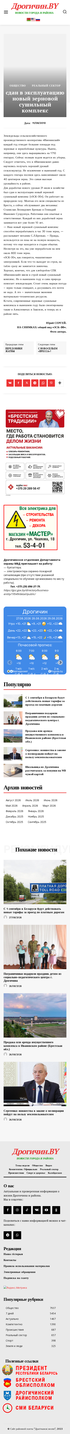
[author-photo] (6, 917)
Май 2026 (12, 805)
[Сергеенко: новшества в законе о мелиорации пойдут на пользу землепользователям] (13, 753)
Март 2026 (49, 805)
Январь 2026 (36, 811)
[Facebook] (18, 383)
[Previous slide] (9, 662)
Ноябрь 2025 (36, 816)
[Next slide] (60, 662)
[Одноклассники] (56, 1210)
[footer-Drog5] (35, 1395)
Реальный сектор (46, 85)
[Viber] (51, 383)
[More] (60, 383)
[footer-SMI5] (35, 1408)
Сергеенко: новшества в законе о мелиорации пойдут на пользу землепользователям (45, 753)
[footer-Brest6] (35, 1382)
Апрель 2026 (30, 805)
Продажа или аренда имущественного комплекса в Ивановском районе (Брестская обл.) (45, 736)
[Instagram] (17, 1210)
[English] (33, 19)
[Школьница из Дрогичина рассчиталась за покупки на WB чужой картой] (13, 770)
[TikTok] (27, 1210)
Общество (18, 85)
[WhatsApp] (43, 383)
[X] (26, 383)
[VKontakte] (37, 1210)
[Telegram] (34, 383)
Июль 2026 (32, 800)
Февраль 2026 (14, 811)
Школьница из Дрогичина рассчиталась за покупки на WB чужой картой (45, 770)
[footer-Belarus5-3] (35, 1369)
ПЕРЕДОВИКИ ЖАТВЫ (13, 350)
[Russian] (38, 19)
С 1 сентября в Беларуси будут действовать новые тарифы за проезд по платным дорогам (45, 701)
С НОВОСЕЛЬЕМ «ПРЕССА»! (47, 350)
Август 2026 (13, 800)
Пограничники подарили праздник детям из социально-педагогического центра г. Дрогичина (45, 718)
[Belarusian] (28, 19)
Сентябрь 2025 (37, 821)
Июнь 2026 (50, 800)
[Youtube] (46, 1210)
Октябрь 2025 (14, 821)
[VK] (10, 383)
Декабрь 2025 (14, 816)
